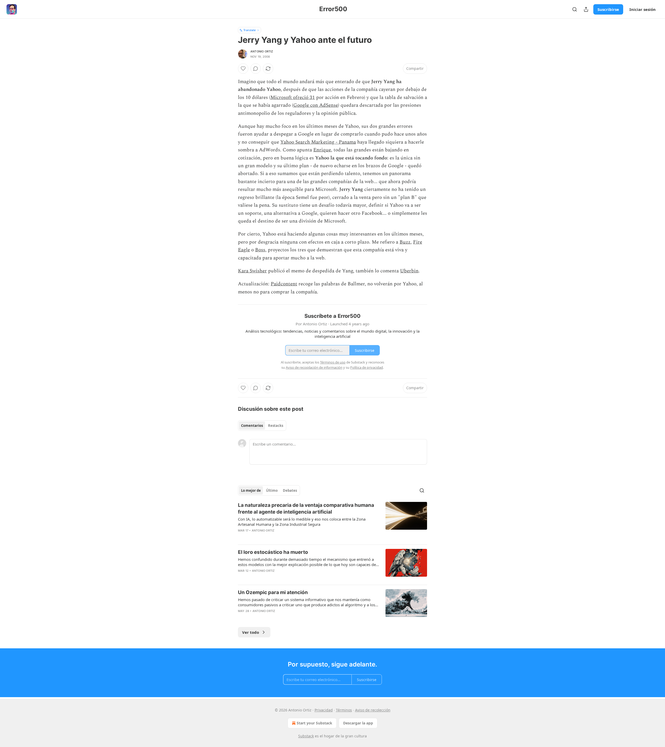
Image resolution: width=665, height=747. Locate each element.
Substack (306, 735)
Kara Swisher (252, 271)
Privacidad (324, 710)
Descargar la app (358, 723)
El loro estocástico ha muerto (273, 552)
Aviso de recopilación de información (314, 367)
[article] (332, 521)
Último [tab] (272, 490)
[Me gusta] (243, 68)
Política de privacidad (366, 367)
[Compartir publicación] (586, 9)
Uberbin (409, 271)
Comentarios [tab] (252, 425)
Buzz (405, 242)
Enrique (322, 150)
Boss (260, 250)
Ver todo (250, 632)
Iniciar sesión (642, 9)
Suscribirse (608, 9)
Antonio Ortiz (261, 51)
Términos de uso (332, 362)
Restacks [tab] (275, 425)
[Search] (574, 9)
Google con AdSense (315, 105)
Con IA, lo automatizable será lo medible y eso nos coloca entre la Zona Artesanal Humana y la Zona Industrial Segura (301, 521)
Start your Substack (314, 723)
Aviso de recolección (372, 710)
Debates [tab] (290, 490)
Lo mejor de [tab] (251, 490)
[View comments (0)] (255, 68)
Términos (344, 710)
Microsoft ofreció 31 (292, 97)
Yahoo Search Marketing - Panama (318, 142)
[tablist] (262, 425)
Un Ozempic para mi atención (273, 592)
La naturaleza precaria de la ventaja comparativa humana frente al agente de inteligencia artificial (306, 508)
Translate (249, 30)
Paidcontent (284, 284)
